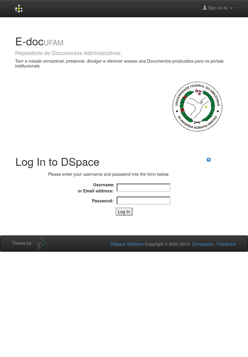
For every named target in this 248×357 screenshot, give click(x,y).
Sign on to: (218, 8)
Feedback (226, 244)
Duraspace (202, 244)
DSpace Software (127, 244)
